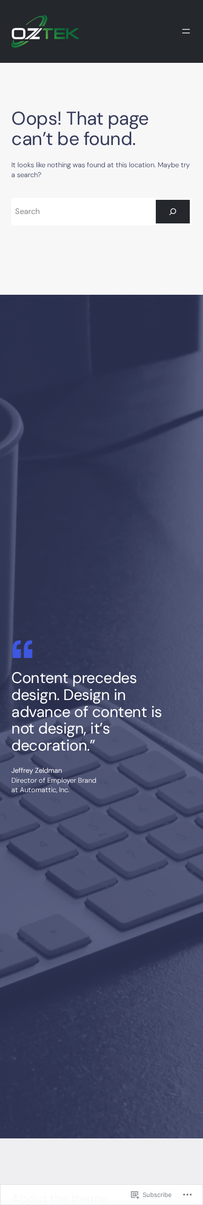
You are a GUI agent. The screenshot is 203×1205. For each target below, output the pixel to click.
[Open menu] (186, 31)
